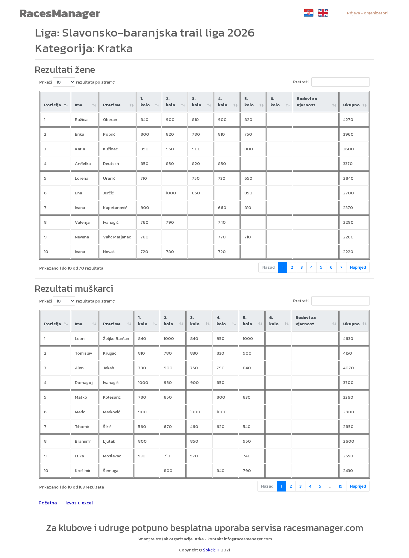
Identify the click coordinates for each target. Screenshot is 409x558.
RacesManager (60, 13)
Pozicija (52, 105)
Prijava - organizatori (367, 13)
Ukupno (351, 105)
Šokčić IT (211, 550)
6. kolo (275, 102)
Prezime (112, 105)
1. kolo (145, 102)
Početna (48, 502)
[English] (323, 13)
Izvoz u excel (79, 502)
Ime (78, 105)
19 (341, 486)
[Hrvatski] (309, 13)
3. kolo (196, 102)
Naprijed (358, 267)
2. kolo (170, 102)
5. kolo (249, 102)
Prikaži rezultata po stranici (77, 82)
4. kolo (222, 102)
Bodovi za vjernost (307, 102)
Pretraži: (301, 82)
